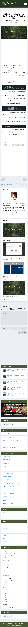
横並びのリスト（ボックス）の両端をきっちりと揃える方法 (13, 277)
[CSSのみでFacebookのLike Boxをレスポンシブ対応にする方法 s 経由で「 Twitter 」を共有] (5, 145)
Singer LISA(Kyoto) (7, 476)
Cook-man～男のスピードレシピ (10, 434)
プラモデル (7, 597)
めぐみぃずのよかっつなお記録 (9, 490)
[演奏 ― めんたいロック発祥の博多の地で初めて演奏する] (4, 394)
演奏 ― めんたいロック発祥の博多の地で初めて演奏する (16, 393)
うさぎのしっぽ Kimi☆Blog (9, 486)
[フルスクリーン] (24, 416)
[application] (14, 410)
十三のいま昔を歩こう (7, 444)
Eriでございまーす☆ (7, 463)
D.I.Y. (6, 589)
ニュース (6, 578)
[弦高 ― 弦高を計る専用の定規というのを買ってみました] (4, 376)
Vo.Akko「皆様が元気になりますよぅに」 (12, 480)
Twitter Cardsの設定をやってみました (11, 258)
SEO (5, 567)
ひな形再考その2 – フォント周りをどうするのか (13, 239)
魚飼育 (6, 601)
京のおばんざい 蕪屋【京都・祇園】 (10, 440)
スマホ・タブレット (9, 553)
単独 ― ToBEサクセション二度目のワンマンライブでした (15, 387)
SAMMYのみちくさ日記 (8, 473)
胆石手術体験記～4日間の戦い (9, 447)
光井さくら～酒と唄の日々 (8, 493)
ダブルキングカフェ (7, 538)
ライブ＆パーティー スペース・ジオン (11, 542)
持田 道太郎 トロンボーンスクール (10, 500)
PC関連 (4, 551)
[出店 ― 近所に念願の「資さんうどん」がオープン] (4, 382)
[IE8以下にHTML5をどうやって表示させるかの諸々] (14, 288)
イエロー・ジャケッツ (7, 535)
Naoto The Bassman (7, 470)
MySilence (5, 466)
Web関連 (5, 560)
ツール (6, 557)
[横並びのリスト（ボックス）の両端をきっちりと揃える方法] (14, 268)
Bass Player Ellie (6, 456)
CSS (13, 20)
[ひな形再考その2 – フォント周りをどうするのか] (14, 230)
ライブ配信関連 (8, 607)
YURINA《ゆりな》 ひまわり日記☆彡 (11, 483)
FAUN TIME (5, 528)
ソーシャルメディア (19, 20)
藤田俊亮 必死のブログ (8, 503)
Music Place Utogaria (7, 531)
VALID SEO (5, 516)
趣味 (4, 587)
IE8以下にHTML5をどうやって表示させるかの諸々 (13, 297)
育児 (6, 584)
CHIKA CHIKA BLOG (7, 459)
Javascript (7, 565)
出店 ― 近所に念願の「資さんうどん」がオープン (16, 382)
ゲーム (6, 595)
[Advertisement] (14, 52)
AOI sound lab (6, 525)
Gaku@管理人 (14, 200)
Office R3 (5, 512)
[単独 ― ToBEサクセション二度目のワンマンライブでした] (4, 388)
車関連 (6, 599)
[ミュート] (22, 416)
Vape (6, 591)
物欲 (6, 582)
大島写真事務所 (6, 496)
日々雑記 (16, 383)
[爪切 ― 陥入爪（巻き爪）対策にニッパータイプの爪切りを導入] (4, 370)
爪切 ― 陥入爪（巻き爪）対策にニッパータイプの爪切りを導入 (16, 370)
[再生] (3, 416)
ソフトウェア (7, 555)
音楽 (15, 377)
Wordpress (7, 569)
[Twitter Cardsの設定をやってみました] (14, 249)
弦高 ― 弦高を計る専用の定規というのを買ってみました (16, 376)
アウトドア (7, 593)
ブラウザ (6, 573)
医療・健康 (17, 372)
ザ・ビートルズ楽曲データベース (10, 437)
